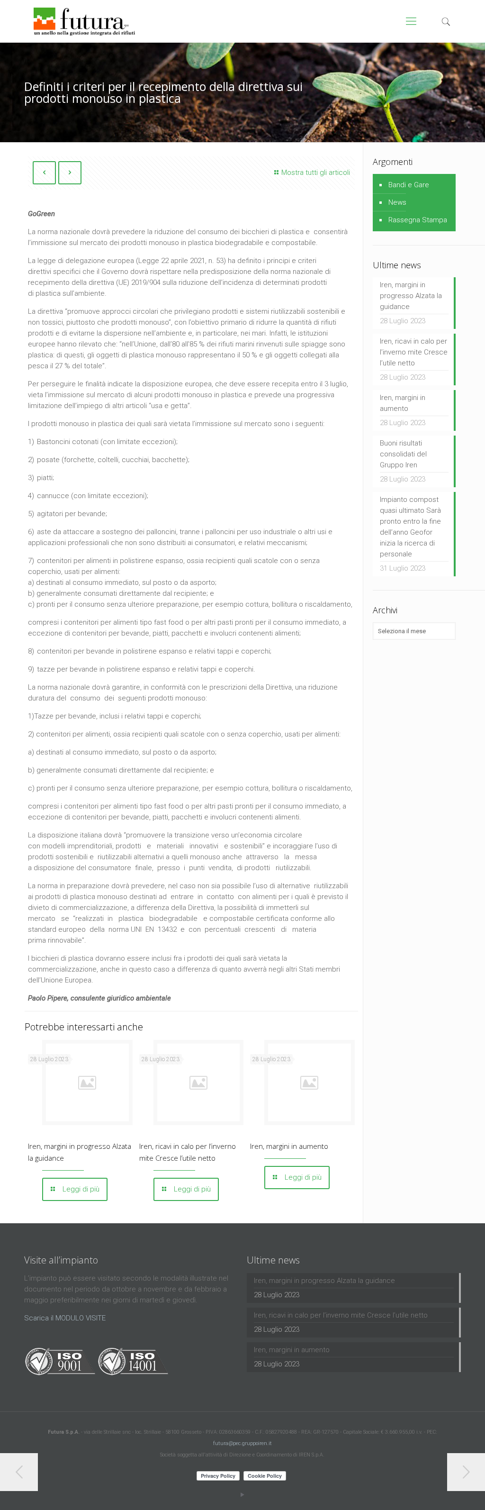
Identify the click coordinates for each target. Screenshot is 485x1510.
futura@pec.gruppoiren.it (242, 1443)
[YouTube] (242, 1495)
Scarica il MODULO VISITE (65, 1318)
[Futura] (84, 21)
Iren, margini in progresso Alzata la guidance (411, 296)
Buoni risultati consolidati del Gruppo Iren (403, 454)
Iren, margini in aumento (289, 1146)
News (397, 202)
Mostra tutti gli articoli (315, 172)
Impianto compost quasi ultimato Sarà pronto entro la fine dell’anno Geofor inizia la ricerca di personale (410, 526)
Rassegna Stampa (417, 220)
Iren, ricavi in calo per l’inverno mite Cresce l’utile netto (414, 352)
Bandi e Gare (408, 185)
